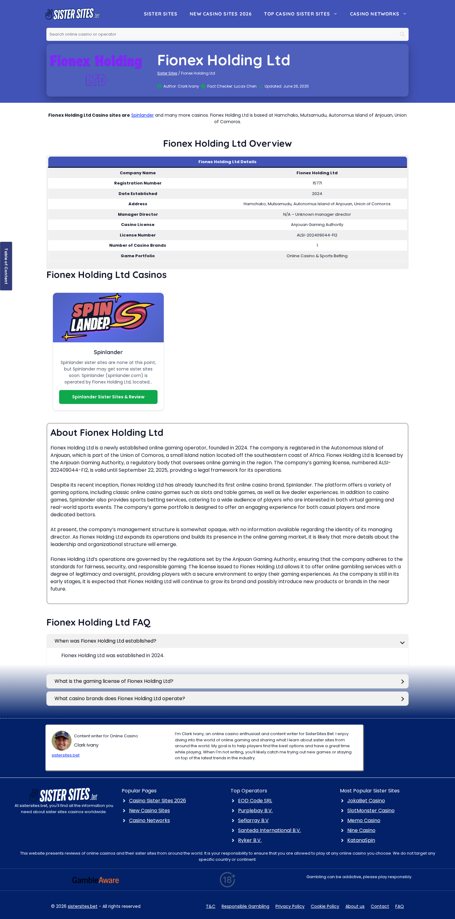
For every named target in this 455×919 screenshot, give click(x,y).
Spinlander (142, 115)
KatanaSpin (361, 840)
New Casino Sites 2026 (221, 14)
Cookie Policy (325, 906)
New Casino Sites (149, 810)
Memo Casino (363, 820)
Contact (380, 906)
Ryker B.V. (250, 840)
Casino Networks (374, 14)
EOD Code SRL (255, 800)
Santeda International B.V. (269, 830)
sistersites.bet (66, 755)
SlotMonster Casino (371, 810)
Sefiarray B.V (253, 820)
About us (355, 906)
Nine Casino (361, 830)
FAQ (399, 906)
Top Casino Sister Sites (297, 14)
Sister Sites (160, 14)
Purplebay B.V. (255, 810)
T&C (210, 906)
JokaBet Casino (366, 800)
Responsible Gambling (245, 906)
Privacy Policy (290, 906)
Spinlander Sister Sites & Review (108, 397)
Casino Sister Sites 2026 (157, 800)
